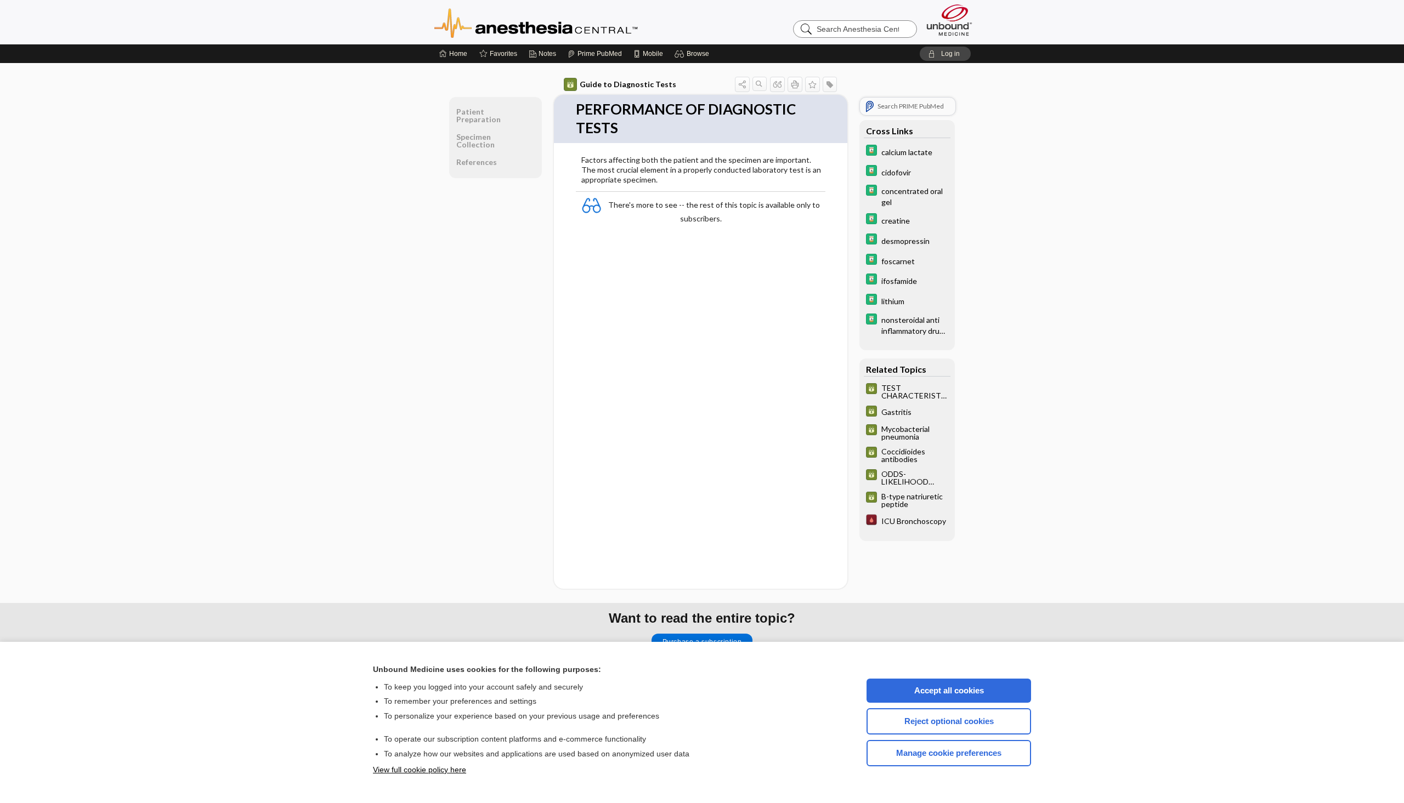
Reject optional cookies (949, 721)
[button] (693, 53)
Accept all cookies (949, 690)
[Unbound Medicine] (949, 20)
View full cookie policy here (419, 769)
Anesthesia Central (570, 21)
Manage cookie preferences (948, 753)
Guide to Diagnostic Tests (628, 84)
